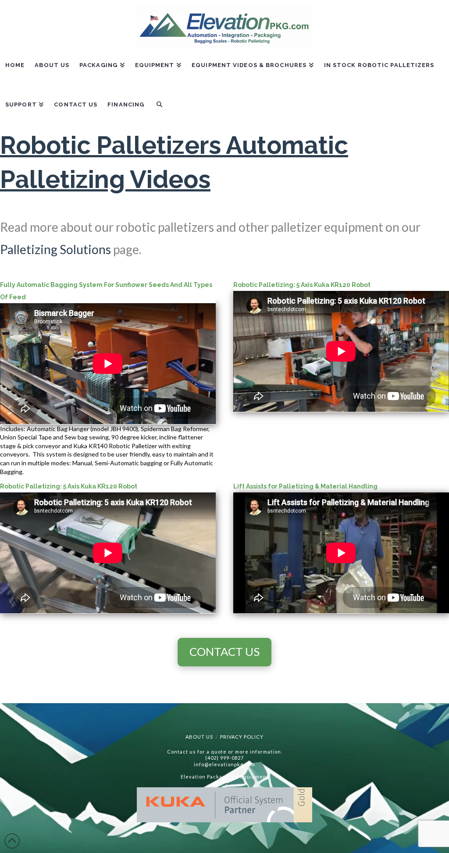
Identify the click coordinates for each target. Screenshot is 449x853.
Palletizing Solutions (55, 249)
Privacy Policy (242, 737)
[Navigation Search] (159, 111)
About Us (199, 737)
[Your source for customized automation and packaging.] (224, 26)
